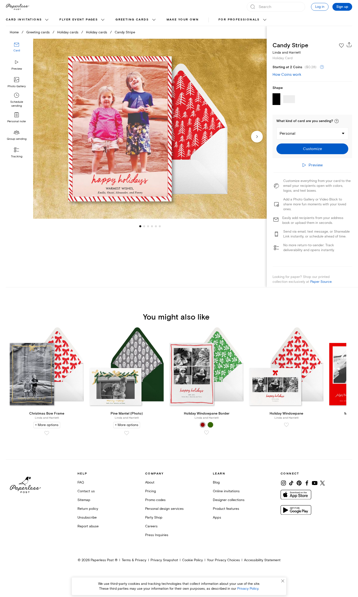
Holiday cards (67, 32)
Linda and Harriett (287, 52)
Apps (217, 517)
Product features (226, 509)
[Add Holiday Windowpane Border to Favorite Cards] (206, 433)
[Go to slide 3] (144, 226)
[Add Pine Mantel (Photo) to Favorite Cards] (127, 433)
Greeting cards (132, 19)
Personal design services (164, 509)
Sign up (342, 7)
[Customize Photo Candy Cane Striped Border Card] (150, 128)
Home (14, 32)
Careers (151, 526)
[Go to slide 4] (148, 226)
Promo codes (155, 500)
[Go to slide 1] (140, 226)
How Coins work (287, 74)
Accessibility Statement (262, 560)
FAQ (80, 482)
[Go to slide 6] (156, 226)
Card (16, 50)
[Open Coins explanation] (322, 67)
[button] (336, 121)
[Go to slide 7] (160, 226)
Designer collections (229, 500)
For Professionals (239, 19)
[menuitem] (28, 20)
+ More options (46, 425)
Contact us (86, 491)
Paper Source (321, 282)
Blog (216, 482)
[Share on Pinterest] (299, 483)
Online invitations (226, 491)
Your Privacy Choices (223, 560)
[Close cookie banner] (283, 581)
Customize (312, 148)
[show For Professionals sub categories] (265, 20)
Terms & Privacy (134, 560)
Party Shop (153, 517)
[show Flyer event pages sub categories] (103, 20)
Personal (287, 133)
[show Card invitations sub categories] (47, 20)
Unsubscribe (87, 517)
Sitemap (83, 500)
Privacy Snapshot (164, 560)
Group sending (17, 139)
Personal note (16, 121)
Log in (319, 7)
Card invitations (24, 19)
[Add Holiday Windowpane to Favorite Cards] (286, 425)
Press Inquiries (156, 535)
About (149, 482)
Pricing (150, 491)
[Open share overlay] (349, 44)
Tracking (16, 156)
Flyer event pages (78, 19)
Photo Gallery (17, 86)
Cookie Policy (192, 560)
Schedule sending (16, 104)
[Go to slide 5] (152, 226)
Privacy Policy (247, 589)
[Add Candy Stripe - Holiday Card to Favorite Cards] (341, 45)
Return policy (87, 509)
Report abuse (88, 526)
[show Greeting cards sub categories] (154, 20)
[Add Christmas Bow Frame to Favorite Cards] (47, 433)
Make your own (183, 19)
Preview (16, 69)
